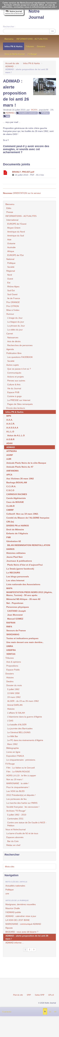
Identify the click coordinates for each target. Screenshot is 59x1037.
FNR (8, 537)
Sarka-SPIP (39, 995)
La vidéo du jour (15, 329)
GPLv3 (51, 995)
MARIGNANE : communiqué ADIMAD (23, 924)
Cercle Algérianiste (16, 498)
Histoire (10, 677)
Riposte (9, 928)
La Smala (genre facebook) (20, 568)
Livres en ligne (13, 752)
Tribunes (30, 46)
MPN (8, 416)
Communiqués (14, 373)
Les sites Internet (15, 580)
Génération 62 (13, 541)
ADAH (9, 443)
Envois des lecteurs (15, 408)
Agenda (10, 349)
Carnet (9, 333)
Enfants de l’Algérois (17, 533)
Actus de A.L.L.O (16, 435)
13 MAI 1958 (13, 693)
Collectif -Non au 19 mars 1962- (22, 514)
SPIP (29, 995)
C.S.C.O (10, 490)
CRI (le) (10, 521)
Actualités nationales (28, 113)
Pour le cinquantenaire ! (17, 787)
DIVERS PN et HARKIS (17, 525)
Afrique (10, 251)
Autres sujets (12, 365)
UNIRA (9, 646)
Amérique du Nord (16, 231)
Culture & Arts (13, 384)
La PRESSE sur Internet (18, 400)
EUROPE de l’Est (15, 255)
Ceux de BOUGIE (15, 502)
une (7, 116)
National (10, 259)
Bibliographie (12, 748)
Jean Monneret (15, 615)
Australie (11, 247)
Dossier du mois (14, 685)
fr (45, 1011)
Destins (9, 681)
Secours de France (16, 630)
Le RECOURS (13, 572)
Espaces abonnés (14, 837)
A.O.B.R (10, 439)
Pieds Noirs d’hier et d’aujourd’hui (25, 565)
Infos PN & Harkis (14, 46)
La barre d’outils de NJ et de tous (22, 833)
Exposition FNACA (15, 756)
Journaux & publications (19, 561)
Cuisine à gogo (14, 396)
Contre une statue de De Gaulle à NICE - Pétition (26, 824)
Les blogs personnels (17, 576)
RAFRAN (10, 622)
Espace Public (13, 669)
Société (10, 267)
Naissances (12, 337)
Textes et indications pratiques (22, 638)
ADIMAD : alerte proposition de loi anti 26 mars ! (26, 937)
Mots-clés (9, 866)
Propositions (12, 666)
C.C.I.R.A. (11, 486)
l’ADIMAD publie (13, 912)
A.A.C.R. (10, 423)
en (55, 1011)
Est (8, 282)
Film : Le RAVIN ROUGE (18, 771)
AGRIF (9, 455)
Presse (9, 212)
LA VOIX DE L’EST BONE (17, 920)
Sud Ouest (12, 294)
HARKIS (10, 549)
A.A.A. (9, 420)
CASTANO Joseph (16, 611)
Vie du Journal (14, 388)
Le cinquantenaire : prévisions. (21, 760)
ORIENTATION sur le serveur (22, 193)
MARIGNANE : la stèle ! (17, 783)
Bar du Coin (13, 841)
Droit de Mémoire (15, 529)
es (50, 1011)
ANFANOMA (12, 471)
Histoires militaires (16, 553)
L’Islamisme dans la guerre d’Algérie (24, 716)
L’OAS (10, 720)
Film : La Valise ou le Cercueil (20, 767)
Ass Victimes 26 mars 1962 (20, 478)
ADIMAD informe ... (14, 942)
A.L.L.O (10, 431)
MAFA (9, 588)
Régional (10, 271)
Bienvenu (9, 39)
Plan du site (18, 995)
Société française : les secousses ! (22, 807)
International (12, 220)
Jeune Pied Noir (14, 557)
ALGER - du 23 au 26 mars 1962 (23, 701)
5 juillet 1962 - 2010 (16, 814)
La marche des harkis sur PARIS (21, 803)
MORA (34, 110)
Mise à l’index (12, 310)
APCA (9, 474)
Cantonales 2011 (15, 818)
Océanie (11, 243)
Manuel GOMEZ (15, 619)
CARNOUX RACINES (16, 494)
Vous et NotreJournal (15, 54)
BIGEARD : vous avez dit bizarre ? (21, 932)
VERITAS (10, 654)
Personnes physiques (17, 607)
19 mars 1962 (14, 697)
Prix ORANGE (13, 302)
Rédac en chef (13, 845)
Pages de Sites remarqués (20, 404)
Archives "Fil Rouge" (16, 811)
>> (52, 31)
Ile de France (13, 298)
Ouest (10, 278)
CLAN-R (10, 506)
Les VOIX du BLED (15, 791)
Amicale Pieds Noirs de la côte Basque (26, 463)
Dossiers (41, 46)
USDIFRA (11, 650)
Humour (10, 314)
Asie (9, 239)
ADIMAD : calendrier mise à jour (20, 916)
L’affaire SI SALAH (16, 713)
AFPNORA (11, 451)
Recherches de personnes (20, 345)
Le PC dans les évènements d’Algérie (25, 740)
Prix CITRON (12, 306)
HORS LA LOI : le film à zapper (21, 775)
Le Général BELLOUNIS (18, 732)
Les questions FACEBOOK (20, 357)
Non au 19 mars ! (14, 779)
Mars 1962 (12, 744)
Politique (45, 113)
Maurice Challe (12, 908)
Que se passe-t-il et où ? (19, 369)
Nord (9, 275)
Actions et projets (15, 376)
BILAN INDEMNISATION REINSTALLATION (28, 545)
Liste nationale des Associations (23, 584)
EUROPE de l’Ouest (16, 224)
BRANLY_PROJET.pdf (23, 172)
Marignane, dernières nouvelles (20, 904)
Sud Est (11, 290)
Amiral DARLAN (14, 705)
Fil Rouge (32, 54)
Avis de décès (14, 341)
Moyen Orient (13, 228)
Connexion (6, 1012)
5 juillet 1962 (13, 689)
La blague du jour (15, 322)
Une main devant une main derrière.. (25, 642)
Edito (8, 208)
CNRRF (10, 510)
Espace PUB (13, 392)
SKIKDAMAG (12, 634)
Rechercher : (9, 26)
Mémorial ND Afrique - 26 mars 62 (23, 599)
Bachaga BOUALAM (16, 482)
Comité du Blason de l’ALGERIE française (27, 518)
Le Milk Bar (12, 736)
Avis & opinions (13, 662)
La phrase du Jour (16, 326)
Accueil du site (12, 63)
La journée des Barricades (20, 728)
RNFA (9, 626)
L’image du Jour (15, 318)
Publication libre (13, 353)
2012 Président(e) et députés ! (21, 795)
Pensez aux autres (16, 380)
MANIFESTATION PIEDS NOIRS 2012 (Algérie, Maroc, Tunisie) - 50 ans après (29, 593)
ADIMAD (9, 66)
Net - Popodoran (14, 603)
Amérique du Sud (15, 235)
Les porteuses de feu (16, 799)
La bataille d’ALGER (16, 724)
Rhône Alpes (13, 286)
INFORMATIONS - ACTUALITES (32, 39)
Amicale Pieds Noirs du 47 (19, 467)
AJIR (8, 459)
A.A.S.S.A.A (12, 427)
